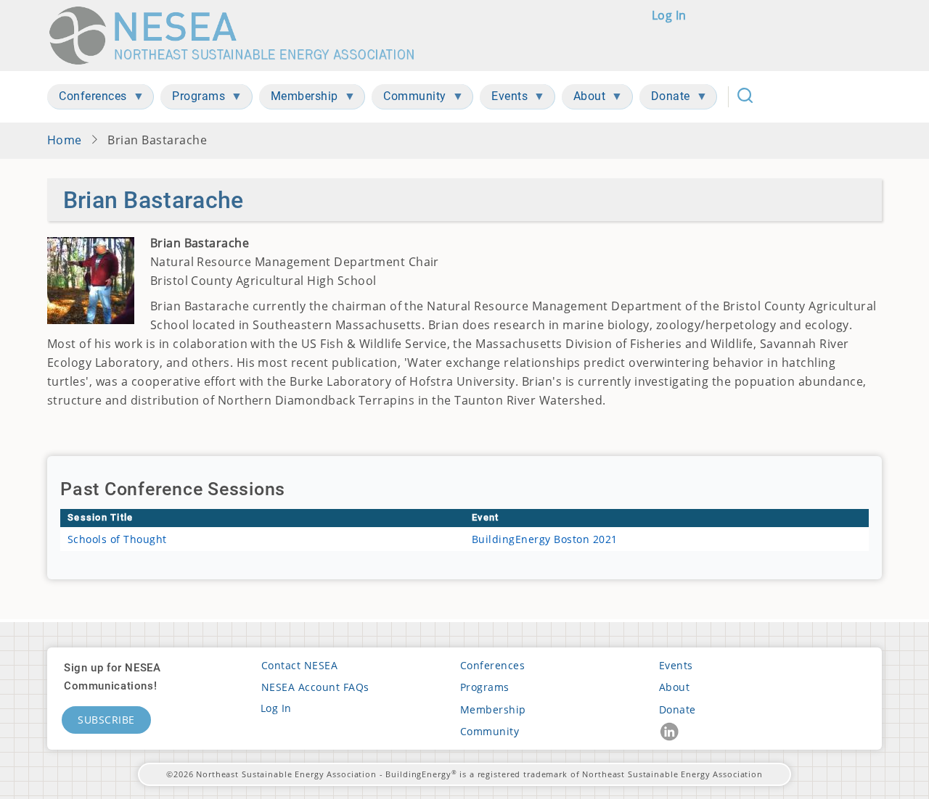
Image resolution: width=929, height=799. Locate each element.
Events (676, 665)
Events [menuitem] (504, 99)
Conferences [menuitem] (87, 99)
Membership (493, 709)
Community (489, 731)
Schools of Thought (117, 539)
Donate (677, 709)
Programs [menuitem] (192, 99)
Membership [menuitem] (298, 99)
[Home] (238, 36)
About (674, 687)
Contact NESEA (299, 665)
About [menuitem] (584, 99)
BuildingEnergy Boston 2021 (545, 539)
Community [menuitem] (409, 99)
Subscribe (106, 719)
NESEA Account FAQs (315, 687)
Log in (669, 15)
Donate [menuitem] (664, 99)
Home (64, 140)
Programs (484, 687)
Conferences (492, 665)
